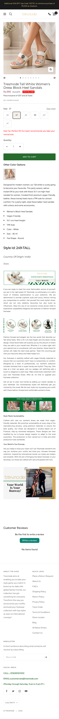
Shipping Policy (39, 591)
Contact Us (37, 633)
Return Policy (38, 597)
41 (7, 123)
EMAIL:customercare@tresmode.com (20, 678)
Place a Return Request (42, 576)
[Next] (54, 78)
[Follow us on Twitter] (13, 691)
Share (6, 263)
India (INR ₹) (10, 703)
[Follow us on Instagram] (19, 691)
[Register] (46, 657)
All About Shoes (39, 628)
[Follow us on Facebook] (6, 691)
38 (26, 115)
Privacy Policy (38, 602)
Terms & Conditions (41, 612)
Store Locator (38, 617)
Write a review (29, 540)
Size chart (51, 109)
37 (16, 115)
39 (35, 115)
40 (44, 115)
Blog (34, 622)
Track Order (37, 607)
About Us (36, 581)
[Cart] (54, 14)
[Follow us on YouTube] (26, 691)
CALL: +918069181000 (13, 673)
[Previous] (4, 78)
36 (7, 115)
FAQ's (35, 586)
